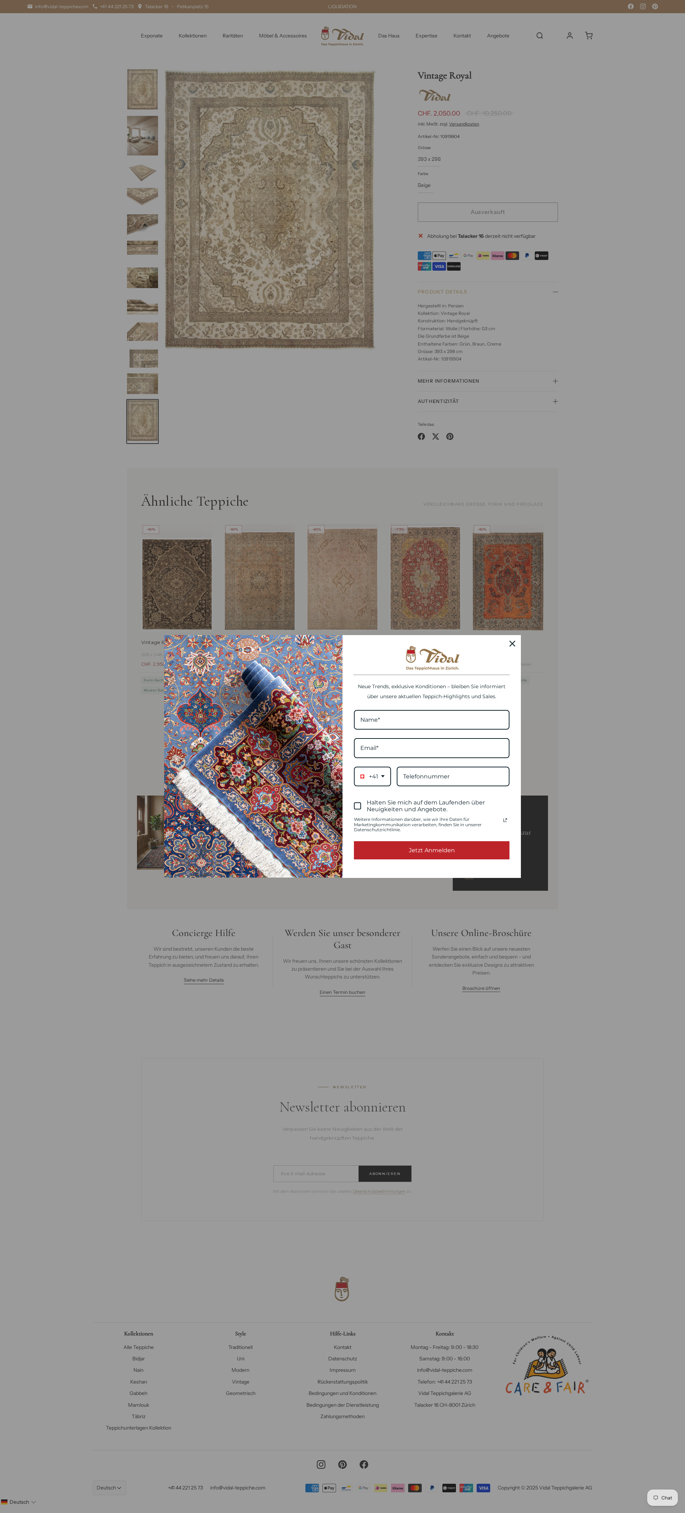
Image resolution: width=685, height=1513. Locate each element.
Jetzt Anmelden (432, 850)
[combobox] (372, 776)
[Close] (512, 643)
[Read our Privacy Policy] (505, 820)
